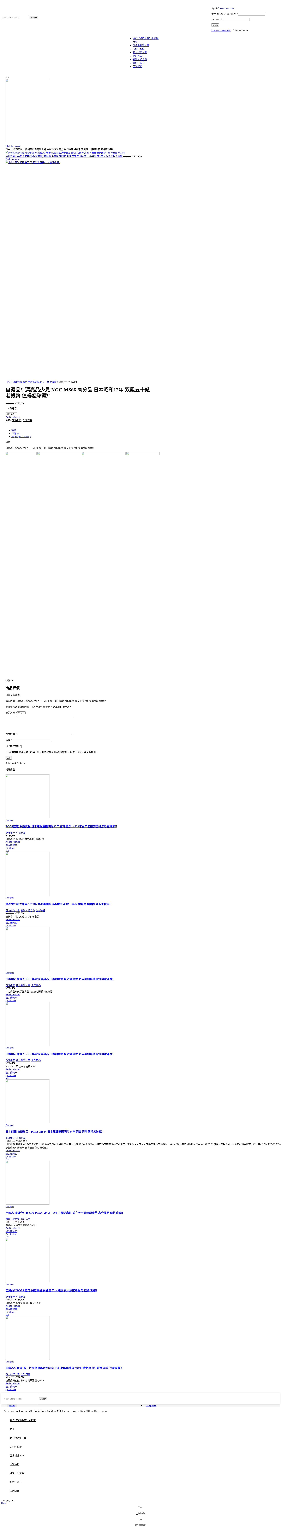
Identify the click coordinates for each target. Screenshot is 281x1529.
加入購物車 (11, 414)
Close (3, 1503)
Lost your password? (221, 30)
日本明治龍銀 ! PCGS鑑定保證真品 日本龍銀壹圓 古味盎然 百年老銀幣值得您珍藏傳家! (59, 979)
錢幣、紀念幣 (28, 910)
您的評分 (11, 712)
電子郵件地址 (13, 746)
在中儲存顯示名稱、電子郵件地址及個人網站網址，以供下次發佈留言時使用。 (53, 752)
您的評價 (11, 734)
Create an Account (226, 8)
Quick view (11, 848)
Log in (215, 25)
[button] (11, 845)
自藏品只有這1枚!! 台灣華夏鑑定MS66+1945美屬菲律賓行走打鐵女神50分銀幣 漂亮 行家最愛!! (64, 1368)
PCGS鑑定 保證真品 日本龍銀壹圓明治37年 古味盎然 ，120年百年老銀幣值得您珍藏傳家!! (61, 826)
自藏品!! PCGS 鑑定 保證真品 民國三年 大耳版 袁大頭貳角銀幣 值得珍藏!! (51, 1290)
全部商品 (20, 833)
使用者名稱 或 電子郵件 (224, 14)
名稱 (9, 740)
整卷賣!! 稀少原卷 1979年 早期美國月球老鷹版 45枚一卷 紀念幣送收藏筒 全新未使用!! (58, 904)
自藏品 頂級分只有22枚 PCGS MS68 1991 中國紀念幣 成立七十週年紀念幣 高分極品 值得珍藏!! (64, 1212)
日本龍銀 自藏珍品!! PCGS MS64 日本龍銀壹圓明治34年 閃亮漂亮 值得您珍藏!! (54, 1131)
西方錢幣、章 (13, 910)
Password (216, 19)
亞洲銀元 (10, 833)
